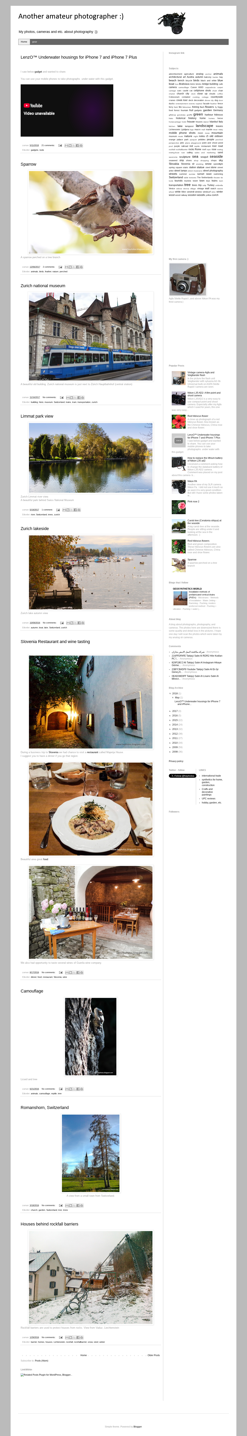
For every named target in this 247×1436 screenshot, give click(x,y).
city (187, 93)
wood (172, 195)
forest (176, 110)
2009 (175, 747)
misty (220, 129)
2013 (175, 729)
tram (74, 402)
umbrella (219, 185)
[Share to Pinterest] (81, 145)
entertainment (182, 104)
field (176, 107)
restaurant (92, 752)
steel (96, 1342)
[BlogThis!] (70, 145)
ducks (172, 103)
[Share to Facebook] (77, 145)
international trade (211, 775)
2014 (175, 724)
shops (214, 160)
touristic (179, 180)
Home (24, 41)
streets (173, 173)
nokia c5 (203, 136)
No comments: (50, 397)
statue (200, 167)
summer (183, 174)
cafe (221, 84)
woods (201, 194)
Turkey (210, 185)
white (178, 191)
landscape (204, 126)
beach (172, 80)
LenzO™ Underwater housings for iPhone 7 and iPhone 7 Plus (79, 57)
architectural (175, 77)
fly (216, 107)
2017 (175, 711)
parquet (193, 140)
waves (220, 189)
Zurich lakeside (35, 528)
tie (222, 177)
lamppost (189, 126)
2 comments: (49, 267)
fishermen (187, 107)
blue (220, 80)
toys (208, 181)
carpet (220, 87)
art (184, 77)
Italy (221, 121)
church (34, 1210)
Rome (198, 149)
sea (195, 156)
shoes (189, 160)
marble (209, 129)
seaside (216, 156)
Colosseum (174, 97)
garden (42, 1210)
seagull (204, 157)
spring (172, 167)
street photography (213, 170)
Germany (218, 110)
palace (180, 139)
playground (196, 143)
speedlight (218, 164)
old (211, 136)
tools (42, 150)
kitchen (172, 126)
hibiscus (218, 114)
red (191, 146)
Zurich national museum (43, 285)
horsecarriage (175, 122)
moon (200, 133)
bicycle (189, 80)
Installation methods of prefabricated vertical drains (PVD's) (202, 595)
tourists (187, 181)
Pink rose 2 (193, 501)
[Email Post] (60, 145)
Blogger (138, 1426)
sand (220, 152)
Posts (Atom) (41, 1360)
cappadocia (210, 87)
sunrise (192, 174)
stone (214, 167)
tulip (204, 185)
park (186, 139)
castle (185, 90)
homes (41, 1342)
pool (171, 146)
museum (49, 402)
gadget (38, 71)
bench (181, 80)
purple (177, 146)
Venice (172, 188)
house (191, 121)
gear (34, 41)
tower (195, 181)
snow (90, 1342)
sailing (190, 152)
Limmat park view (37, 416)
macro (197, 129)
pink (182, 143)
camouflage (44, 1093)
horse (220, 118)
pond (220, 143)
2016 (175, 715)
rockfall (69, 1342)
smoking (199, 164)
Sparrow (28, 164)
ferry (171, 107)
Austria (190, 77)
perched (63, 271)
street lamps (180, 170)
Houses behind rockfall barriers (49, 1224)
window (198, 192)
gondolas (181, 115)
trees (50, 514)
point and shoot (209, 143)
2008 (175, 751)
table (186, 177)
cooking (196, 97)
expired (199, 104)
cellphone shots (202, 90)
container (186, 97)
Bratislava (184, 84)
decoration (199, 100)
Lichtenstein (59, 1342)
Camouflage (32, 991)
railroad (184, 146)
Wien (183, 192)
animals (34, 271)
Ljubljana (185, 129)
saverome (173, 157)
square (179, 167)
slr (193, 164)
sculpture (184, 156)
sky (221, 160)
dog (216, 100)
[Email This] (66, 145)
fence (220, 103)
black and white (209, 80)
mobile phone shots (182, 132)
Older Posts (154, 1355)
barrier (34, 1342)
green (198, 114)
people (210, 139)
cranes (172, 100)
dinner (33, 977)
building (34, 402)
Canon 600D (197, 87)
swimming (218, 174)
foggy (220, 107)
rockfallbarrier (80, 1342)
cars (179, 90)
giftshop (172, 115)
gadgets (34, 150)
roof (204, 149)
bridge (205, 84)
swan (209, 174)
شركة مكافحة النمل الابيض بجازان (188, 652)
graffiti (189, 115)
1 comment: (47, 510)
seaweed (173, 160)
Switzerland (59, 402)
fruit (191, 110)
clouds (212, 93)
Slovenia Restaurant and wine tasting (55, 641)
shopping (204, 160)
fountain (184, 110)
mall (203, 129)
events (192, 104)
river (33, 514)
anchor (208, 74)
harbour (209, 114)
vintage (200, 188)
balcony (207, 77)
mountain (217, 132)
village (193, 189)
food (45, 859)
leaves (219, 126)
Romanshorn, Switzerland (45, 1107)
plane (187, 143)
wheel (171, 192)
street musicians (195, 171)
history (192, 118)
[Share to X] (74, 145)
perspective (174, 143)
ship (181, 160)
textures (192, 177)
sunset (200, 174)
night (196, 136)
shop (196, 160)
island (206, 122)
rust (183, 153)
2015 (175, 720)
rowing (220, 149)
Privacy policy (176, 761)
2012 (175, 733)
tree (60, 1093)
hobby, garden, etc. (212, 802)
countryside (217, 97)
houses (49, 1342)
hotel (184, 122)
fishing (195, 107)
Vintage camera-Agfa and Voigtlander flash (201, 374)
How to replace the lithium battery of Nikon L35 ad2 (205, 459)
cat (190, 90)
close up (202, 93)
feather (48, 271)
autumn (34, 627)
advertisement (175, 74)
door (221, 100)
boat (41, 627)
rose (214, 149)
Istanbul (214, 121)
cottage (205, 97)
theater (217, 177)
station (192, 167)
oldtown (219, 136)
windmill (190, 192)
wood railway (181, 195)
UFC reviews (208, 798)
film (180, 107)
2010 (175, 743)
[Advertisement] (91, 1391)
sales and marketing (205, 153)
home (203, 118)
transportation (84, 402)
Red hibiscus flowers (198, 540)
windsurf (207, 192)
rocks (191, 149)
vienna (186, 189)
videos (179, 189)
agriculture (189, 74)
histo (41, 402)
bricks (198, 84)
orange (172, 139)
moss (207, 133)
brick (192, 84)
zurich (94, 402)
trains (68, 402)
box (176, 84)
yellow (208, 195)
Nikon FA (192, 481)
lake (46, 627)
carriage (172, 91)
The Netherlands (205, 177)
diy (212, 100)
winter (102, 1342)
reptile (54, 1093)
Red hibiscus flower (198, 416)
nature (55, 271)
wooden (192, 195)
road (220, 146)
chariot (172, 94)
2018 (175, 693)
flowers (209, 106)
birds (41, 271)
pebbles (202, 139)
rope (209, 149)
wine (65, 977)
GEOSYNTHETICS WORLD (187, 588)
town (202, 180)
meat (215, 129)
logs (192, 129)
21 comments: (48, 145)
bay (221, 77)
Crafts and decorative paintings (207, 792)
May (177, 697)
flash (202, 107)
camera (173, 87)
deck (191, 100)
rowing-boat (174, 153)
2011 (175, 738)
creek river (182, 100)
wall (207, 188)
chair (220, 90)
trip (200, 185)
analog (199, 74)
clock (193, 94)
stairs (185, 167)
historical (180, 118)
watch (213, 188)
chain (214, 91)
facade (206, 103)
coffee (220, 94)
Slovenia (53, 752)
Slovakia (174, 163)
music (180, 136)
